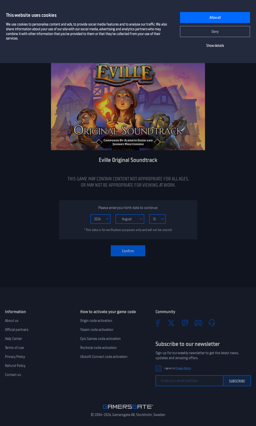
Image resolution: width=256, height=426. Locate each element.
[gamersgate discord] (198, 323)
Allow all (215, 17)
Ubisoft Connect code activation (104, 356)
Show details (215, 45)
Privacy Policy (15, 356)
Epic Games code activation (100, 338)
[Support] (211, 323)
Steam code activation (96, 329)
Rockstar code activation (98, 347)
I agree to (177, 368)
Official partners (16, 329)
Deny (215, 31)
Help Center (13, 338)
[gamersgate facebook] (157, 323)
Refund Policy (15, 365)
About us (11, 320)
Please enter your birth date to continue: (128, 207)
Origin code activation (96, 320)
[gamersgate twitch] (185, 323)
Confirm (128, 251)
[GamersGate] (128, 409)
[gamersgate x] (171, 323)
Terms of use (14, 347)
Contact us (13, 374)
